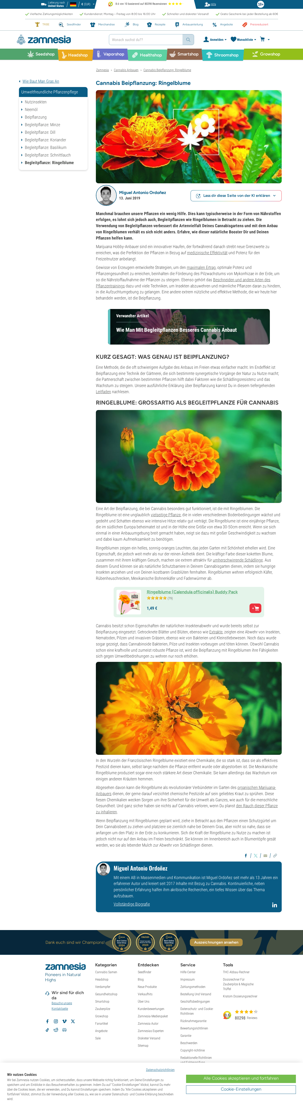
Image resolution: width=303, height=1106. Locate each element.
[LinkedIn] (275, 906)
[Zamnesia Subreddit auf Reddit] (55, 1030)
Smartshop (102, 1001)
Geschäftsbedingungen (195, 1001)
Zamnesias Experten (151, 1031)
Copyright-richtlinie (192, 1050)
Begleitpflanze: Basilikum (46, 147)
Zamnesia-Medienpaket (153, 1016)
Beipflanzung (36, 117)
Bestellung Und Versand (195, 994)
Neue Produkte (147, 987)
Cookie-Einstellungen (241, 1089)
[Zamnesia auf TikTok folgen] (47, 1030)
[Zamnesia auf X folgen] (73, 1021)
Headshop (101, 979)
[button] (106, 195)
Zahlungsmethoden (192, 987)
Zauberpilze (102, 1009)
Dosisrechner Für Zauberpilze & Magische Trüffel (238, 984)
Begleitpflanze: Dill (40, 132)
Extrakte (216, 631)
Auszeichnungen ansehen (216, 942)
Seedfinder (144, 972)
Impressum (187, 979)
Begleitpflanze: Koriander (45, 139)
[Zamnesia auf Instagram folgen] (55, 1021)
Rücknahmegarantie (193, 1021)
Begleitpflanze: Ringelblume (49, 162)
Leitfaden (103, 391)
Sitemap (143, 1045)
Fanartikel (101, 1023)
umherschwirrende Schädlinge (238, 560)
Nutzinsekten (36, 101)
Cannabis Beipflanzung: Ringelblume (167, 70)
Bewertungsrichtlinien (194, 1028)
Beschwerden (188, 1043)
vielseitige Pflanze (166, 514)
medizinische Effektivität (207, 252)
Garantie (185, 1035)
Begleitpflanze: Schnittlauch (48, 154)
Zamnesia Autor (148, 1023)
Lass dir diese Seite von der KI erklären (236, 195)
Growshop (101, 1016)
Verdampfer (102, 987)
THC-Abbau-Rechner (236, 972)
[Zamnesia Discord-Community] (64, 1030)
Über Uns (143, 1001)
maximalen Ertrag (201, 267)
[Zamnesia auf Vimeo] (64, 1021)
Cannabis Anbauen (126, 70)
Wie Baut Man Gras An (40, 81)
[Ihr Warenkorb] (265, 39)
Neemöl (31, 109)
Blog (141, 979)
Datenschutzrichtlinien (160, 1070)
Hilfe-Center (188, 972)
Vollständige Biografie (132, 904)
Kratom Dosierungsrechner (240, 996)
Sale (98, 1038)
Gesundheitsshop (106, 994)
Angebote (101, 1031)
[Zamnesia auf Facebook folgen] (47, 1021)
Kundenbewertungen (151, 1009)
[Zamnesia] (59, 40)
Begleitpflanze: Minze (42, 124)
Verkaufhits (145, 994)
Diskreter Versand (149, 1038)
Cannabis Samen (106, 972)
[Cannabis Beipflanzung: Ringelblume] (189, 136)
